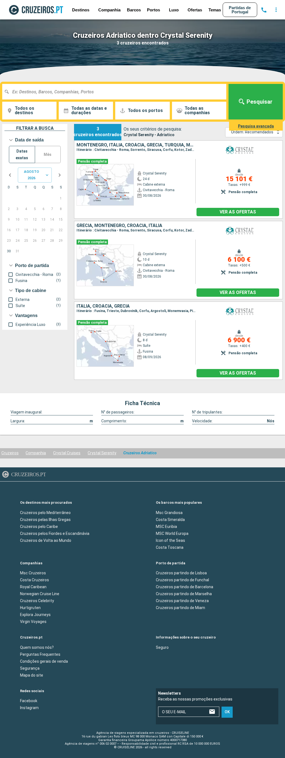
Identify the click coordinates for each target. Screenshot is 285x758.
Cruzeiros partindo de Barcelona (184, 587)
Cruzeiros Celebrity (37, 601)
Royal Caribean (33, 587)
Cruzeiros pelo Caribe (39, 526)
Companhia (36, 453)
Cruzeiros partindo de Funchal (182, 580)
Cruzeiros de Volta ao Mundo (45, 540)
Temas (214, 10)
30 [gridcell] (9, 251)
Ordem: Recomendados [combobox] (252, 132)
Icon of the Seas (170, 540)
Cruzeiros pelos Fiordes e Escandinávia (54, 533)
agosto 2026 (31, 174)
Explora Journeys (35, 614)
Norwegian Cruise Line (39, 594)
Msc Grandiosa (169, 512)
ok (227, 712)
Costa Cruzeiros (34, 580)
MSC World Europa (172, 533)
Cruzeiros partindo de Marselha (184, 594)
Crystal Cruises (66, 453)
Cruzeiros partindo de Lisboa (181, 573)
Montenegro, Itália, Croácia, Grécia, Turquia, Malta (136, 145)
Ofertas (195, 10)
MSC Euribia (166, 526)
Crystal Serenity (102, 453)
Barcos (134, 10)
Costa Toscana (169, 547)
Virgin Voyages (33, 621)
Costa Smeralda (170, 519)
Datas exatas (22, 154)
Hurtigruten (30, 607)
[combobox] (116, 91)
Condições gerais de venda (44, 661)
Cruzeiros (10, 453)
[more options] (276, 9)
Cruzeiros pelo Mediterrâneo (45, 512)
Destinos (80, 10)
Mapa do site (31, 675)
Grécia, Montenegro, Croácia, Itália (119, 225)
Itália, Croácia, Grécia (103, 306)
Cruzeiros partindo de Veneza (182, 601)
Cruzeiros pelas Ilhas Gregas (45, 519)
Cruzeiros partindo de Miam (180, 607)
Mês (47, 154)
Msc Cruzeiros (33, 573)
